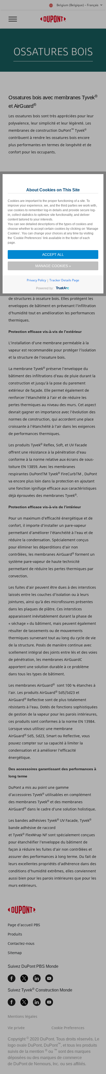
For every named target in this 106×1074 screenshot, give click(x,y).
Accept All (53, 254)
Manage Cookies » (53, 266)
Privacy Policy (36, 280)
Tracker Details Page (64, 280)
